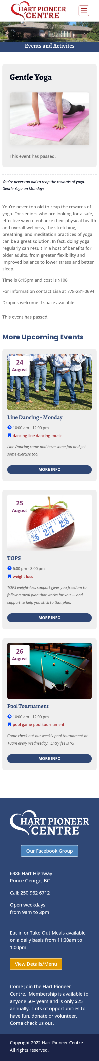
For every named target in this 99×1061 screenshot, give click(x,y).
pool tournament (48, 724)
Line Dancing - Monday (34, 417)
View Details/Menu (36, 964)
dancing (20, 435)
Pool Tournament (28, 706)
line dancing (39, 435)
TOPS (14, 558)
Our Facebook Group (49, 851)
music (56, 435)
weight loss (23, 576)
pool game (22, 724)
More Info (49, 469)
